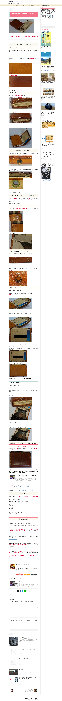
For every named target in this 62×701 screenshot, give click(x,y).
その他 (11, 594)
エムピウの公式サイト (13, 539)
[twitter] (18, 591)
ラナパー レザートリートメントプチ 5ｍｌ (23, 486)
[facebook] (20, 591)
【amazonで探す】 (12, 548)
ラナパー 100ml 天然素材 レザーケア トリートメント (24, 490)
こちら (52, 16)
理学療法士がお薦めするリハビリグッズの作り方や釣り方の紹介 (31, 696)
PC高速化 (16, 5)
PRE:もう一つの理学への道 (13, 3)
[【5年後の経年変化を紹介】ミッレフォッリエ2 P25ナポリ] (23, 591)
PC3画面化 (23, 5)
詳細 (43, 14)
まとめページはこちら (49, 15)
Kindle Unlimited (47, 70)
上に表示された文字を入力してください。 (16, 624)
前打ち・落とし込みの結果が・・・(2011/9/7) (26, 658)
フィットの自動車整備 (31, 5)
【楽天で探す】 (11, 547)
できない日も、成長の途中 (45, 31)
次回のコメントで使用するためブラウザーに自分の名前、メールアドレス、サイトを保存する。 (23, 621)
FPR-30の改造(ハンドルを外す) (24, 637)
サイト (11, 616)
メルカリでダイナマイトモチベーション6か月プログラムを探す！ (48, 180)
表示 (14, 40)
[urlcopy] (29, 591)
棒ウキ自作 (38, 5)
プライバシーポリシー (45, 20)
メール (11, 612)
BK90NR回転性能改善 (45, 5)
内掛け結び (21, 669)
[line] (25, 591)
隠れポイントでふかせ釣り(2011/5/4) (25, 647)
